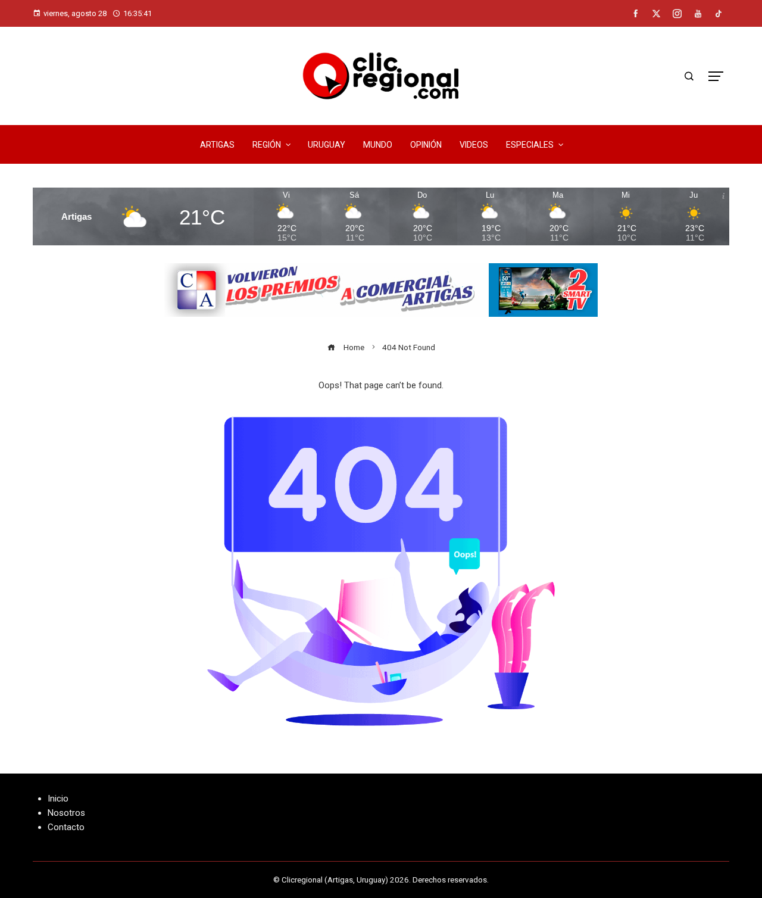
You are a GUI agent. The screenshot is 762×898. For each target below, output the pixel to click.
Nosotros (66, 812)
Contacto (66, 827)
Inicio (58, 798)
